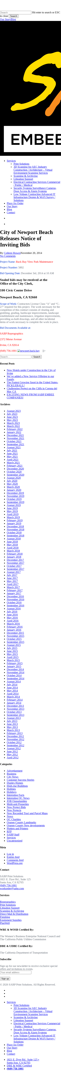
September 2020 (15, 474)
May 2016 (12, 617)
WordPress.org (15, 863)
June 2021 (12, 453)
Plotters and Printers (17, 828)
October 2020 (14, 471)
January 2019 (14, 523)
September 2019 (15, 502)
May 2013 (12, 727)
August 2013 (14, 718)
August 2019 (14, 505)
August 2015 (14, 645)
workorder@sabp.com (12, 888)
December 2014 (15, 669)
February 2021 (15, 465)
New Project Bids (16, 807)
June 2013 (12, 724)
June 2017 (12, 578)
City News (12, 776)
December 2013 (15, 705)
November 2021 (15, 438)
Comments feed (15, 860)
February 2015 (15, 663)
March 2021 (13, 462)
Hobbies (11, 789)
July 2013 (12, 721)
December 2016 (15, 596)
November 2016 (15, 599)
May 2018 (12, 544)
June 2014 (12, 687)
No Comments (8, 256)
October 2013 (14, 711)
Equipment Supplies (11, 920)
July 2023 (12, 414)
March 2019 (13, 517)
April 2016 (12, 620)
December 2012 (15, 736)
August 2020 (14, 477)
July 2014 (12, 684)
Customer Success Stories (20, 779)
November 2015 (15, 635)
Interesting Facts (15, 795)
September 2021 (15, 444)
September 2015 (15, 642)
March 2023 (13, 423)
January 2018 (14, 556)
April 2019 (12, 514)
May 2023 (12, 420)
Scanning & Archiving (12, 910)
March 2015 (13, 660)
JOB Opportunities (17, 801)
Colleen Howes (12, 253)
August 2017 (14, 572)
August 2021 (14, 447)
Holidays (11, 792)
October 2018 (14, 532)
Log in (10, 854)
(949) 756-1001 (8, 885)
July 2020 (12, 480)
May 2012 (12, 754)
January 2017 (14, 593)
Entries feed (13, 857)
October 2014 (14, 675)
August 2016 (14, 608)
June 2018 (12, 541)
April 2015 (12, 657)
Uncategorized (14, 840)
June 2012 (12, 751)
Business (11, 773)
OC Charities (14, 819)
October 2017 (14, 566)
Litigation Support (9, 907)
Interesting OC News (18, 798)
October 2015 (14, 639)
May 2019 (12, 511)
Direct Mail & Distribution (14, 914)
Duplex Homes (15, 782)
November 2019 (15, 496)
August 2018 (14, 538)
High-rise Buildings (17, 785)
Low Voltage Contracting (34, 1038)
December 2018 (15, 526)
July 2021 (12, 450)
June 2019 (12, 508)
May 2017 (12, 581)
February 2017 (15, 590)
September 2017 (15, 569)
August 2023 (14, 410)
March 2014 (13, 696)
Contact (11, 1053)
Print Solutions (8, 904)
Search (13, 16)
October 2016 (14, 602)
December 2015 (15, 632)
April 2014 (12, 693)
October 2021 (14, 441)
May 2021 (12, 456)
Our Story (5, 19)
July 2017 (12, 575)
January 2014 (14, 702)
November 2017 (15, 563)
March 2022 (13, 426)
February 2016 (15, 626)
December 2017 (15, 559)
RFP (9, 831)
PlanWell (5, 923)
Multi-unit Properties (18, 804)
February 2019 (15, 520)
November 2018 (15, 529)
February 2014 (15, 699)
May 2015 (12, 654)
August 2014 (14, 681)
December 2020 (15, 468)
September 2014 (15, 678)
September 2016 (15, 605)
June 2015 (12, 651)
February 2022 (15, 429)
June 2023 (12, 417)
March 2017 (13, 587)
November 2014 (15, 672)
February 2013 (15, 733)
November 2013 (15, 708)
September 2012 (15, 745)
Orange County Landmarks (21, 822)
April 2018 (12, 547)
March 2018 (13, 550)
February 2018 (15, 553)
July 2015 (12, 648)
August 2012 (14, 748)
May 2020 (12, 483)
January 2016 (14, 629)
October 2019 (14, 499)
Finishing (5, 917)
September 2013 (15, 715)
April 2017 (12, 584)
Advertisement (14, 770)
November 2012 (15, 739)
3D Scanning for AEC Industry (33, 1011)
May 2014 (12, 690)
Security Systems (35, 1031)
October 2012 (14, 742)
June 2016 (12, 614)
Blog (13, 19)
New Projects (14, 810)
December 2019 (15, 493)
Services (11, 837)
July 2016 (12, 611)
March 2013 (13, 730)
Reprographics (8, 901)
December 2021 (15, 435)
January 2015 (14, 666)
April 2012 (12, 757)
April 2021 (12, 459)
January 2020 (14, 490)
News (10, 816)
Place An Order (15, 1044)
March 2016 (13, 623)
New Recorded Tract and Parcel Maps (27, 813)
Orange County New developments (26, 825)
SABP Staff (13, 834)
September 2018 (15, 535)
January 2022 (14, 432)
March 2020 (13, 486)
